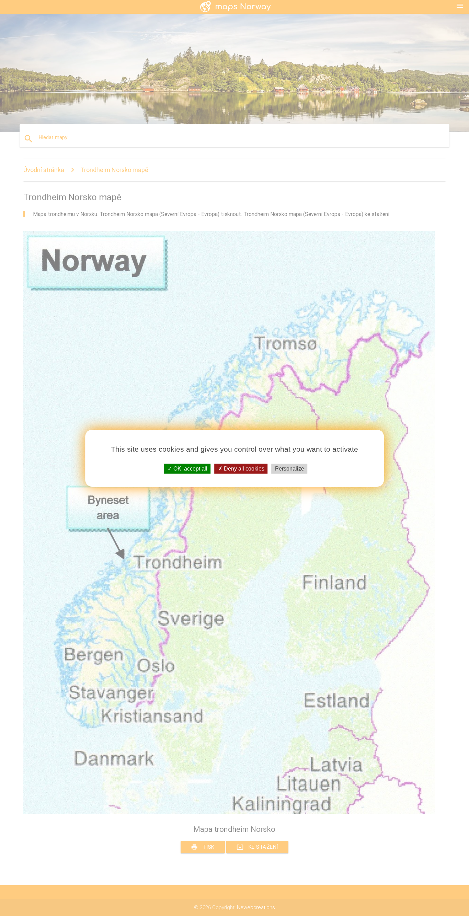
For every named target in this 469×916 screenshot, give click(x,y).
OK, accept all (189, 468)
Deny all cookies (243, 468)
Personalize (289, 468)
